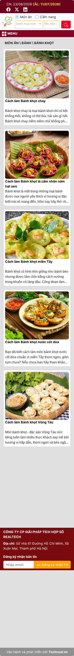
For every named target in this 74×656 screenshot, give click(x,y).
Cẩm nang (48, 17)
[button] (9, 9)
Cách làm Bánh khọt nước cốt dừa (32, 342)
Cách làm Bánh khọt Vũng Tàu (29, 422)
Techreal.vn (58, 652)
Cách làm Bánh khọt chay (25, 101)
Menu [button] (12, 33)
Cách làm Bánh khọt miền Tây (28, 261)
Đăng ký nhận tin (54, 565)
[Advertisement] (37, 489)
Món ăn (26, 17)
